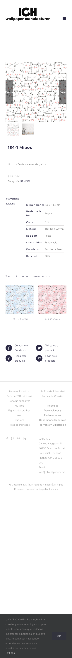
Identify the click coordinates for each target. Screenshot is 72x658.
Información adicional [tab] (12, 201)
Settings (11, 652)
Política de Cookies (53, 396)
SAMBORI (25, 181)
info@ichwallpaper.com (52, 472)
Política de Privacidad (53, 391)
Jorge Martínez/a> (48, 489)
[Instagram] (12, 438)
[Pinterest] (18, 438)
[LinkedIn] (24, 438)
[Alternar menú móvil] (64, 18)
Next (63, 92)
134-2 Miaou (52, 319)
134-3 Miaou (20, 319)
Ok (59, 636)
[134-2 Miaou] (52, 287)
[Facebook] (7, 438)
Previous (9, 92)
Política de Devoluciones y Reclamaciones (52, 410)
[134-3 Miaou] (20, 287)
